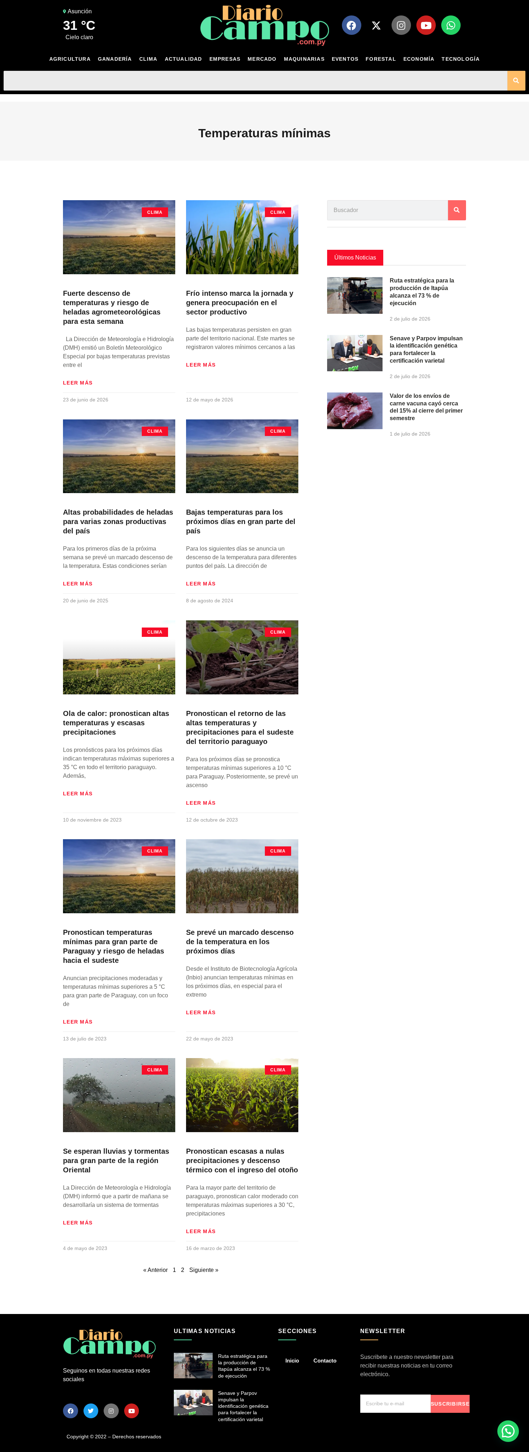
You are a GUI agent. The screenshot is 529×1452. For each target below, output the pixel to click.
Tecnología (461, 59)
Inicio (292, 1360)
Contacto (324, 1360)
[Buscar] (516, 81)
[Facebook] (351, 25)
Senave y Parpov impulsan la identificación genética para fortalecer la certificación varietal (243, 1406)
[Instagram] (401, 25)
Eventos (345, 59)
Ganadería (115, 59)
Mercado (262, 59)
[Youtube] (426, 25)
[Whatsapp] (451, 25)
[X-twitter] (376, 25)
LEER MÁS (77, 382)
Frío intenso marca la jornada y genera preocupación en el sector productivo (239, 302)
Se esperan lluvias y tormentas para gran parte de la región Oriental (116, 1160)
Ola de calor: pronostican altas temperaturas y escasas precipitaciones (116, 722)
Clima (148, 59)
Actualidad (183, 59)
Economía (419, 59)
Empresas (225, 59)
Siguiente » (203, 1270)
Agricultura (70, 59)
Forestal (381, 59)
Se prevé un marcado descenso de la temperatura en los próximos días (240, 941)
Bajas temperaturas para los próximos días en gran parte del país (240, 521)
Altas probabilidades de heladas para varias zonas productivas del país (118, 521)
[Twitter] (91, 1411)
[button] (508, 1431)
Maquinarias (304, 59)
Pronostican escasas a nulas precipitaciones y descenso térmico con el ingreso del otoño (242, 1160)
